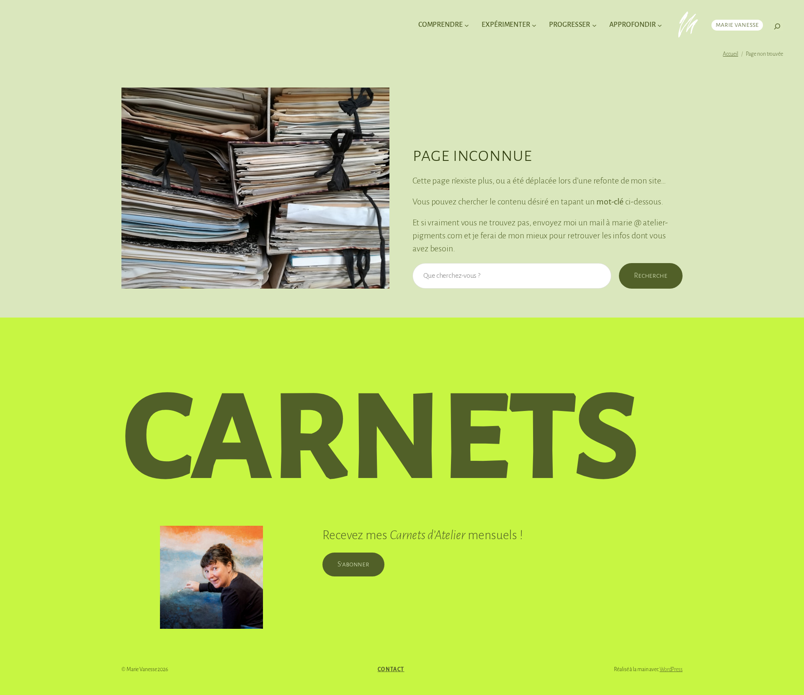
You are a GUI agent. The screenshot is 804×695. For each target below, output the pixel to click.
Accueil (730, 54)
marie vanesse (737, 24)
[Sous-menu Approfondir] (659, 25)
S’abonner (353, 564)
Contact (391, 669)
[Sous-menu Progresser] (594, 25)
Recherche (650, 275)
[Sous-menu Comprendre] (466, 25)
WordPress (671, 669)
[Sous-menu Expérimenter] (534, 25)
